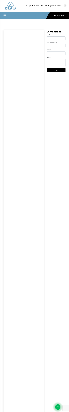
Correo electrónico (52, 42)
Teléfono (49, 49)
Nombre (49, 34)
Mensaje (49, 57)
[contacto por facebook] (65, 5)
